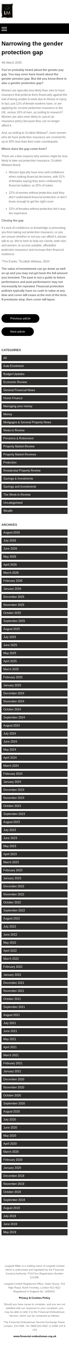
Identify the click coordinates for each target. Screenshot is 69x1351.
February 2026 (12, 580)
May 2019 (9, 1232)
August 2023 (11, 822)
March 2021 (11, 1055)
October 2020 (12, 1095)
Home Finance (13, 398)
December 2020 (13, 1079)
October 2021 (12, 998)
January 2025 (12, 685)
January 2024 (12, 781)
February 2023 (12, 870)
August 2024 (11, 725)
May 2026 (9, 556)
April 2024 (10, 757)
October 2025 (12, 612)
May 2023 (9, 846)
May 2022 (9, 942)
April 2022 (10, 950)
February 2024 (12, 773)
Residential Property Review (22, 470)
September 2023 (14, 813)
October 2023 (12, 805)
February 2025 (12, 677)
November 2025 (13, 604)
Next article (17, 331)
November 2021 (13, 990)
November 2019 (13, 1183)
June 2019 (10, 1224)
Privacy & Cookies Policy (34, 1297)
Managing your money (17, 406)
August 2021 (11, 1015)
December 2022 (13, 886)
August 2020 (11, 1111)
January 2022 (12, 974)
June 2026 (10, 548)
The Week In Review (17, 494)
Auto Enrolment (13, 366)
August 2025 (11, 629)
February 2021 (12, 1063)
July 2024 (9, 733)
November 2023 (13, 797)
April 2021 (10, 1047)
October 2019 (12, 1191)
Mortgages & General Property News (27, 422)
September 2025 (14, 620)
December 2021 (13, 982)
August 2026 (11, 532)
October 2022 (12, 902)
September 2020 (14, 1103)
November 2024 (13, 701)
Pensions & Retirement (18, 438)
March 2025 (11, 669)
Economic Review (15, 382)
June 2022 (10, 934)
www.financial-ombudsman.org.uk (34, 1336)
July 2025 (9, 637)
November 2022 (13, 894)
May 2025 (9, 653)
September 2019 (14, 1199)
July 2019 (9, 1216)
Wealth (8, 510)
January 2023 (12, 878)
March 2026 (11, 572)
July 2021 (9, 1023)
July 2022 (9, 926)
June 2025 (10, 645)
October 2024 (12, 709)
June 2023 (10, 838)
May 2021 (9, 1039)
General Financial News (19, 390)
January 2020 (12, 1167)
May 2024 (9, 749)
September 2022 (14, 910)
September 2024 (14, 717)
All (5, 357)
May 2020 (9, 1135)
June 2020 (10, 1127)
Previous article (20, 318)
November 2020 (13, 1087)
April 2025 (10, 661)
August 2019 (11, 1208)
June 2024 (10, 741)
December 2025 (13, 596)
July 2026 (9, 540)
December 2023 (13, 789)
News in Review (14, 430)
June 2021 (10, 1031)
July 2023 (9, 830)
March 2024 (11, 765)
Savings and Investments (19, 486)
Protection (10, 462)
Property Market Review (19, 446)
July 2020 (9, 1119)
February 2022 (12, 966)
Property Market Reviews (19, 454)
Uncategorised (12, 502)
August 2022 (11, 918)
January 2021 (12, 1071)
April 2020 (10, 1143)
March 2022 (11, 958)
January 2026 (12, 588)
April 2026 (10, 564)
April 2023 (10, 854)
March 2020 (11, 1151)
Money (7, 414)
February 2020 (12, 1159)
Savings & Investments (18, 478)
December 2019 (13, 1175)
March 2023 (11, 862)
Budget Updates (13, 374)
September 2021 (14, 1006)
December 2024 (13, 693)
